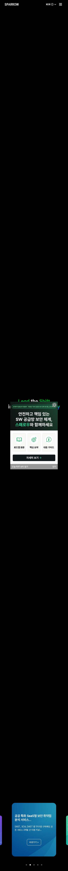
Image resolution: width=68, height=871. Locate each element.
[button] (60, 4)
